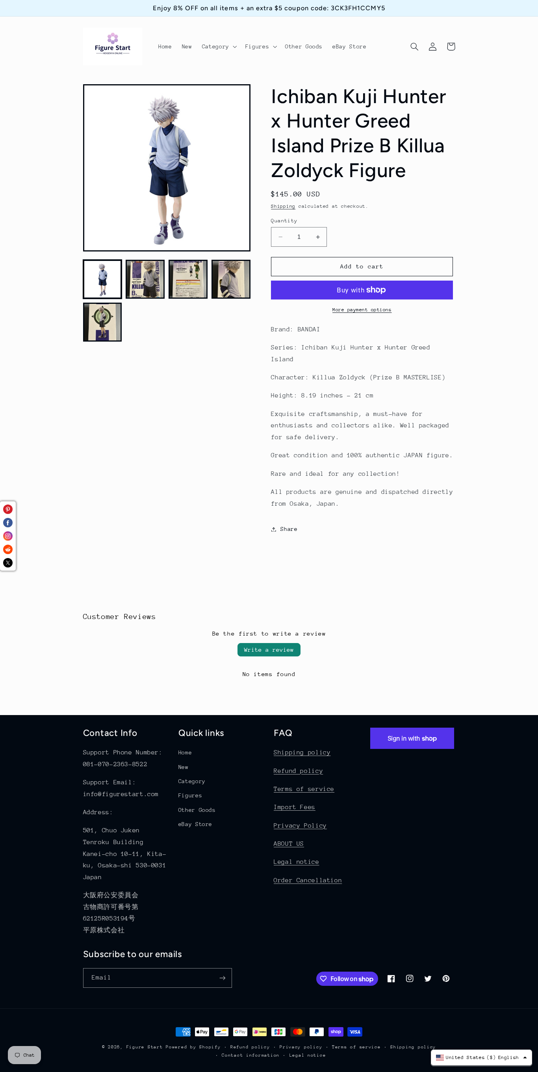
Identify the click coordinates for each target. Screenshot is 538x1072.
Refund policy (298, 770)
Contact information (251, 1055)
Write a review (269, 649)
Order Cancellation (308, 880)
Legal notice (296, 861)
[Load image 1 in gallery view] (102, 279)
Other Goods (197, 810)
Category (192, 781)
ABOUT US (289, 843)
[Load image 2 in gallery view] (145, 279)
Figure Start (144, 1047)
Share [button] (288, 529)
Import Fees (294, 807)
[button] (218, 46)
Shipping (283, 206)
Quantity (284, 221)
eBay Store (195, 824)
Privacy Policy (300, 825)
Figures (190, 795)
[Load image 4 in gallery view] (230, 279)
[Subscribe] (222, 977)
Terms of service (304, 789)
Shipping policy (302, 752)
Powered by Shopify (193, 1047)
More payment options (362, 309)
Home (185, 752)
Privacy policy (301, 1047)
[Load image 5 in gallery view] (102, 322)
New (183, 767)
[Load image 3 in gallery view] (188, 279)
